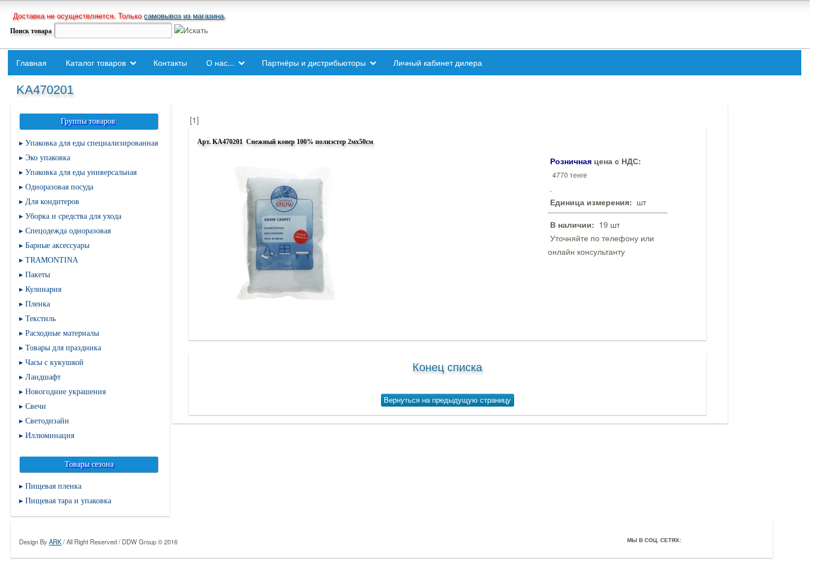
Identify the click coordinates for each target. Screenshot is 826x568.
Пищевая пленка (53, 486)
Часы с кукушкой (54, 362)
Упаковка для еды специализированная (91, 143)
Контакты (170, 62)
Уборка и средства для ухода (73, 216)
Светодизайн (47, 421)
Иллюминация (49, 435)
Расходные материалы (62, 333)
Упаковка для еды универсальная (81, 172)
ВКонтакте (723, 540)
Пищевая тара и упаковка (68, 501)
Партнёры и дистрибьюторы (314, 62)
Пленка (37, 304)
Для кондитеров (52, 201)
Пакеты (37, 275)
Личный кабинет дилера (437, 62)
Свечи (35, 406)
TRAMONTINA (51, 260)
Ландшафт (43, 377)
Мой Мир (755, 540)
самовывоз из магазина (184, 15)
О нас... (220, 62)
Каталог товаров (96, 62)
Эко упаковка (47, 158)
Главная (31, 62)
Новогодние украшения (65, 391)
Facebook (692, 540)
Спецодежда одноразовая (68, 231)
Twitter (708, 540)
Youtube (739, 540)
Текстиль (40, 318)
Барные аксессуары (57, 245)
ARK (55, 541)
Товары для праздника (63, 348)
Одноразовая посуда (59, 187)
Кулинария (43, 289)
